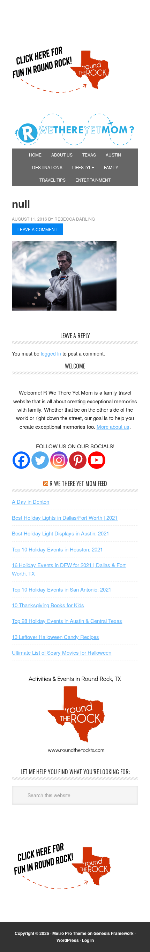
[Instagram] (59, 460)
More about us (113, 426)
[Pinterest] (78, 460)
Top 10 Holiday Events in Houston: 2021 (57, 549)
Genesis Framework (113, 933)
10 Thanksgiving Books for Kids (48, 605)
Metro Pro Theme (69, 933)
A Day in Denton (30, 501)
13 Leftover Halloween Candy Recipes (55, 636)
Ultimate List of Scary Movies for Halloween (61, 652)
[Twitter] (40, 460)
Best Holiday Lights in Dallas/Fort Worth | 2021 (65, 517)
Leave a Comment (37, 229)
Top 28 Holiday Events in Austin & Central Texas (67, 620)
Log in (88, 940)
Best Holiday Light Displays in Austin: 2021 (60, 533)
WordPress (68, 940)
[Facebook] (21, 460)
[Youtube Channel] (96, 460)
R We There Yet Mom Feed (78, 483)
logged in (51, 353)
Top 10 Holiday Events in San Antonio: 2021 (61, 589)
